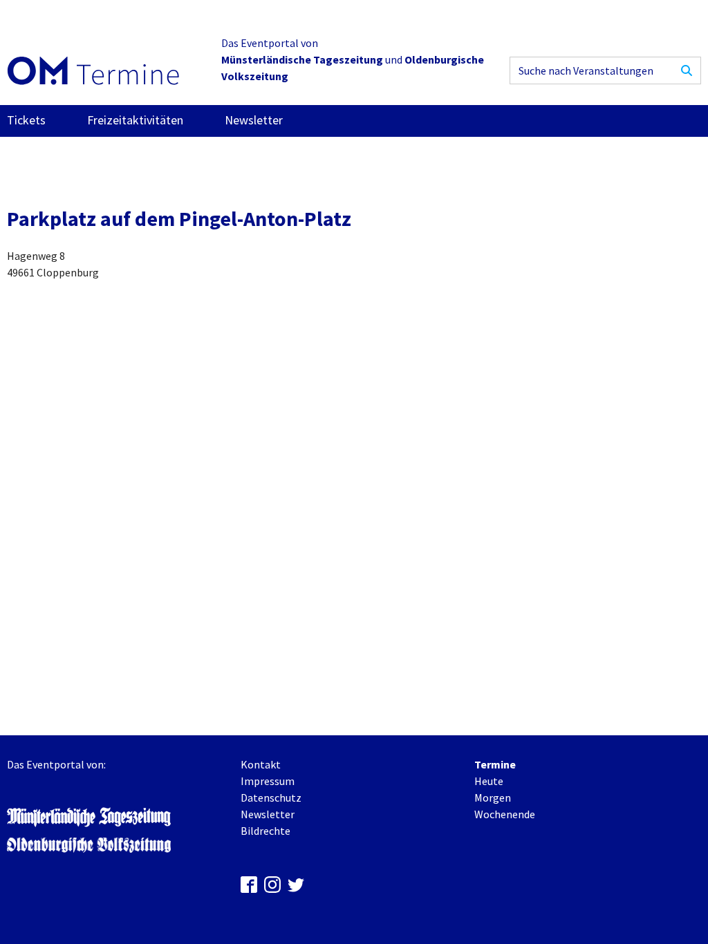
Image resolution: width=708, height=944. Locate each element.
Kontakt (261, 764)
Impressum (268, 781)
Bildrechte (265, 831)
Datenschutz (271, 797)
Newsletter (254, 120)
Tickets (26, 120)
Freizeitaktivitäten (135, 120)
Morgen (492, 797)
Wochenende (504, 814)
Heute (488, 781)
